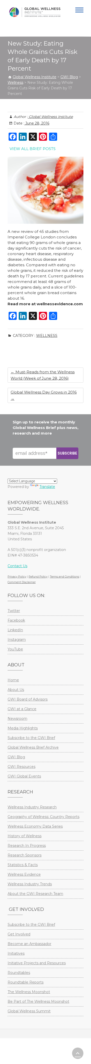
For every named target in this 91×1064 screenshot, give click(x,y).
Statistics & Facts (23, 865)
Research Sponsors (24, 855)
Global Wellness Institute (50, 116)
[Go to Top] (77, 1053)
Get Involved (19, 934)
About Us (16, 689)
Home (13, 680)
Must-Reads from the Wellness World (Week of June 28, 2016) (43, 375)
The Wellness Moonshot (29, 992)
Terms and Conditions (64, 576)
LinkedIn (15, 630)
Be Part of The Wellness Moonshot (38, 1001)
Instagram (17, 639)
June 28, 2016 (36, 123)
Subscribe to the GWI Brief (31, 737)
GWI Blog (16, 757)
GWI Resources (21, 766)
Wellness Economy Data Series (35, 826)
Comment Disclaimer (22, 582)
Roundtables (19, 972)
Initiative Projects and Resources (37, 963)
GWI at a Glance (22, 709)
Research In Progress (27, 845)
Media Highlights (23, 728)
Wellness (46, 335)
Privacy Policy (17, 576)
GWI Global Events (24, 776)
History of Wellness (24, 836)
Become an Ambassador (29, 944)
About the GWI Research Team (35, 893)
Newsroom (17, 718)
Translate (47, 486)
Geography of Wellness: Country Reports (43, 816)
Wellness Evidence (24, 874)
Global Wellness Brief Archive (33, 747)
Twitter (14, 610)
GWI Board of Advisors (28, 699)
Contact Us (17, 566)
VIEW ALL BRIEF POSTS (33, 148)
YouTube (15, 649)
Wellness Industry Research (32, 807)
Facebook (16, 620)
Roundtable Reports (25, 982)
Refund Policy (38, 576)
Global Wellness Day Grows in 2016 (44, 395)
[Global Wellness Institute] (35, 12)
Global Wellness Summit (29, 1011)
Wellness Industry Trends (30, 884)
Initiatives (16, 953)
